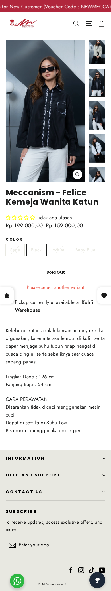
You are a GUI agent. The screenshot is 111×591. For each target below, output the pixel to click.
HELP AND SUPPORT (33, 475)
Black (36, 250)
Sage (15, 250)
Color (14, 239)
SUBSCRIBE (21, 511)
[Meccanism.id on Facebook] (70, 570)
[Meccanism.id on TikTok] (92, 570)
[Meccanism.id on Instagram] (81, 570)
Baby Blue (85, 250)
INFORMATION (25, 458)
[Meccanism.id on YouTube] (102, 570)
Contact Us (24, 492)
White (59, 250)
